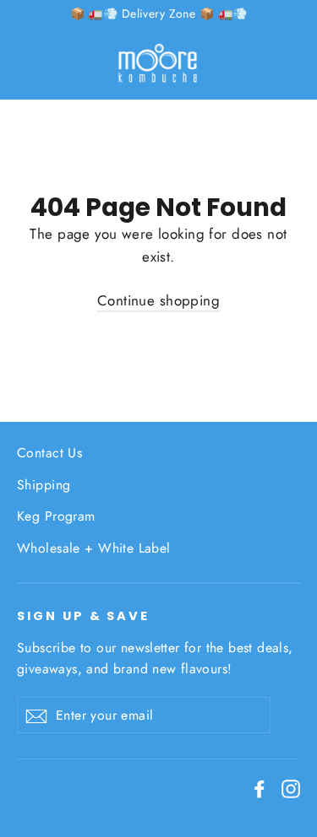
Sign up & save (83, 616)
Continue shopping (158, 300)
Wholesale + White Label (94, 548)
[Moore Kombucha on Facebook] (259, 787)
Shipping (43, 484)
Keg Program (56, 516)
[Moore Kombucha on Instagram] (290, 787)
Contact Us (49, 452)
